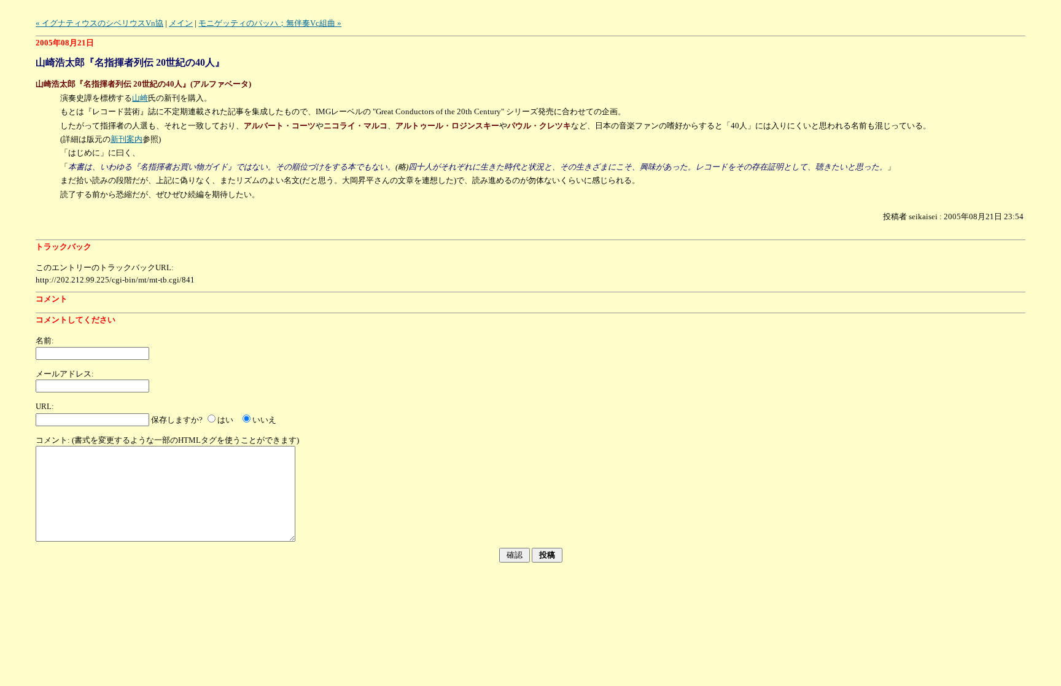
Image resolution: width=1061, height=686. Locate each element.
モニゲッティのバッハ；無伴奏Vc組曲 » (269, 23)
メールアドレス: (65, 373)
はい (225, 419)
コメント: (53, 440)
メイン (181, 23)
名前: (45, 340)
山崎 (140, 98)
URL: (45, 406)
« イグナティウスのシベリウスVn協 (99, 23)
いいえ (264, 419)
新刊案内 (126, 139)
